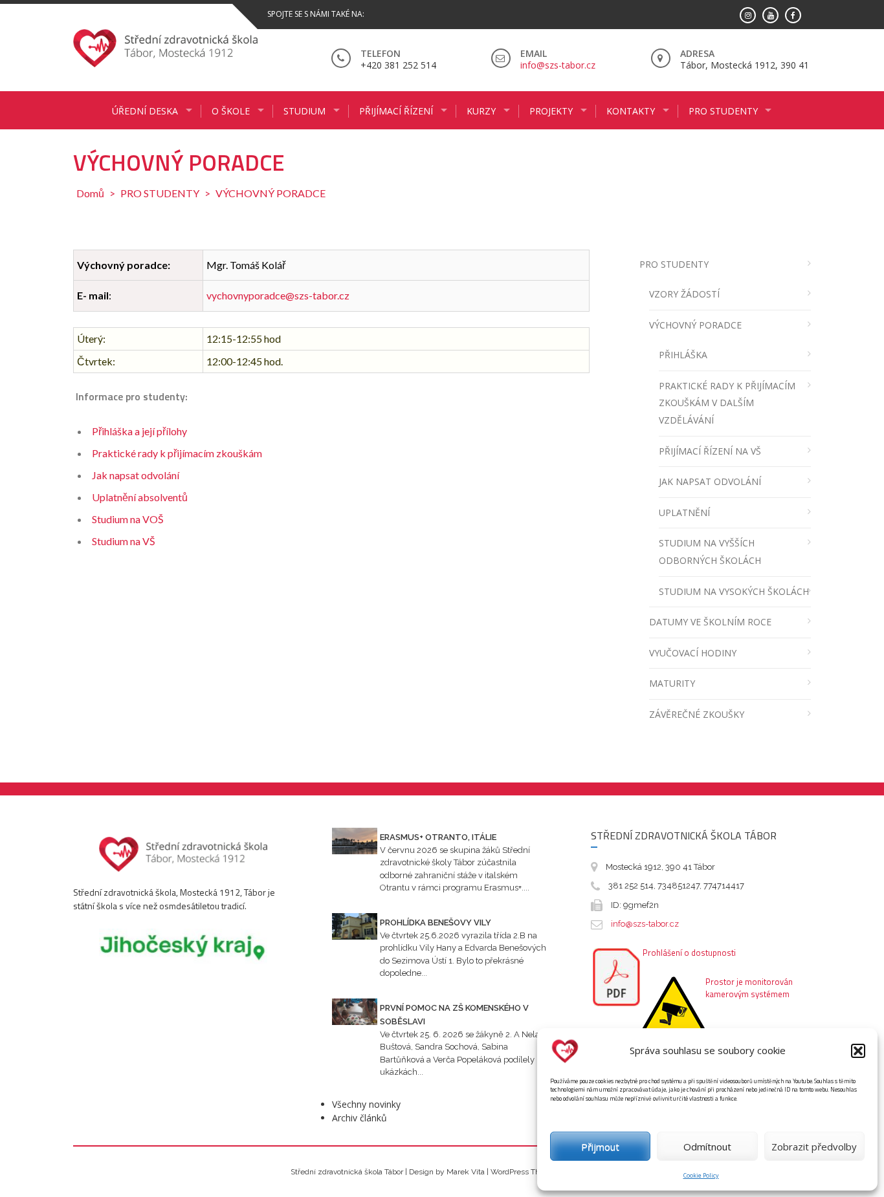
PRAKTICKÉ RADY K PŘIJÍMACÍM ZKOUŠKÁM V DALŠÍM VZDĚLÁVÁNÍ (727, 403)
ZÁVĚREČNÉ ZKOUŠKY (696, 714)
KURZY (481, 111)
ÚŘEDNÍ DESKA (145, 111)
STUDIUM (304, 111)
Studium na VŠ (123, 541)
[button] (858, 1050)
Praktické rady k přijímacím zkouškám (177, 453)
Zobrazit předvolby (814, 1146)
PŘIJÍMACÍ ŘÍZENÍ (396, 111)
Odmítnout (707, 1146)
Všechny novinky (366, 1104)
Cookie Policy (701, 1175)
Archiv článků (359, 1118)
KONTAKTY (630, 111)
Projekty (551, 111)
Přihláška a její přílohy (139, 431)
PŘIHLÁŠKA (683, 355)
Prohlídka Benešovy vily (435, 922)
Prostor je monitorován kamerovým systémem (749, 988)
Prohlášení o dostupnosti (689, 952)
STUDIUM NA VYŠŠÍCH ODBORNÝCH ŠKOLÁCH (710, 551)
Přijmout (600, 1146)
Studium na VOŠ (127, 519)
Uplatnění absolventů (140, 497)
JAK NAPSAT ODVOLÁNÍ (710, 481)
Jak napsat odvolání (135, 475)
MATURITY (672, 683)
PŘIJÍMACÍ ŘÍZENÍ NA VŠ (710, 451)
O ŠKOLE (231, 111)
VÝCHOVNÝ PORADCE (695, 325)
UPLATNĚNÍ (684, 512)
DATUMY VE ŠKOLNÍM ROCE (710, 622)
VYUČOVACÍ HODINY (692, 653)
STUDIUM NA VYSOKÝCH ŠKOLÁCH (734, 591)
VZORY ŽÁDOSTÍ (684, 294)
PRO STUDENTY (723, 111)
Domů (90, 193)
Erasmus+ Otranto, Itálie (438, 837)
